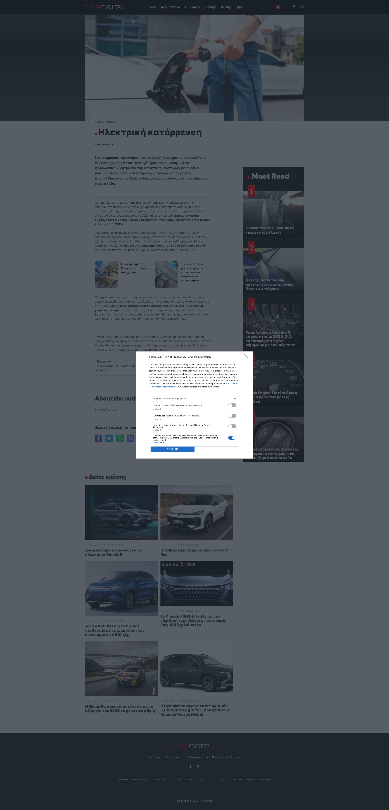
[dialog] (194, 405)
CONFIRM (172, 449)
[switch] (232, 405)
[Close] (247, 357)
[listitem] (194, 398)
